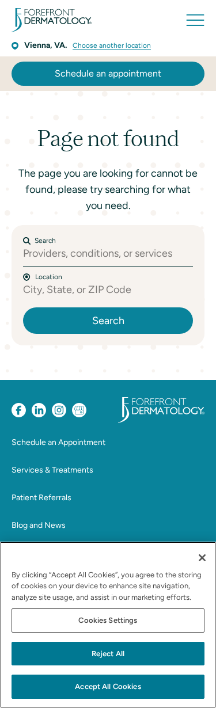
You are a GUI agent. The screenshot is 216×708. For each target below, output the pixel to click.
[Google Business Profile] (79, 410)
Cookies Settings (107, 620)
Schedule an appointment (108, 73)
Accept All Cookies (108, 686)
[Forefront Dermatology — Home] (52, 20)
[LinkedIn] (39, 410)
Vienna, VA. (45, 45)
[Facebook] (19, 410)
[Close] (202, 557)
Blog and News (39, 525)
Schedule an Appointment (58, 442)
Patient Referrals (41, 498)
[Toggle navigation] (195, 20)
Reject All (108, 653)
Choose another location (112, 45)
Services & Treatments (52, 470)
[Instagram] (59, 410)
